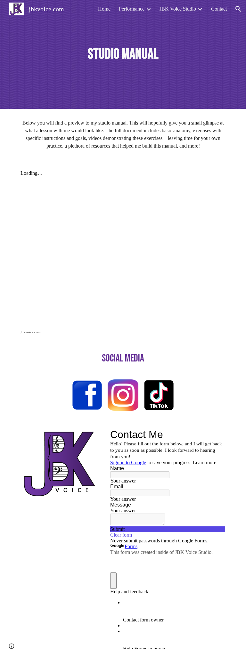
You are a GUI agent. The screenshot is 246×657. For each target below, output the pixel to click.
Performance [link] (131, 9)
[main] (123, 54)
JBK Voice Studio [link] (178, 9)
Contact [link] (219, 9)
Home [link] (104, 9)
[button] (238, 9)
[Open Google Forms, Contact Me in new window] (216, 434)
